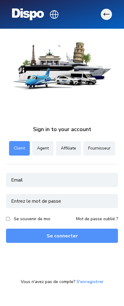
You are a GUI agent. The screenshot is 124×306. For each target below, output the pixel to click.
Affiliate (68, 148)
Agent (43, 148)
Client (19, 148)
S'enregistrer (90, 282)
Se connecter (62, 236)
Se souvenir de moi (32, 219)
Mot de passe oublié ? (97, 219)
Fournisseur (99, 148)
